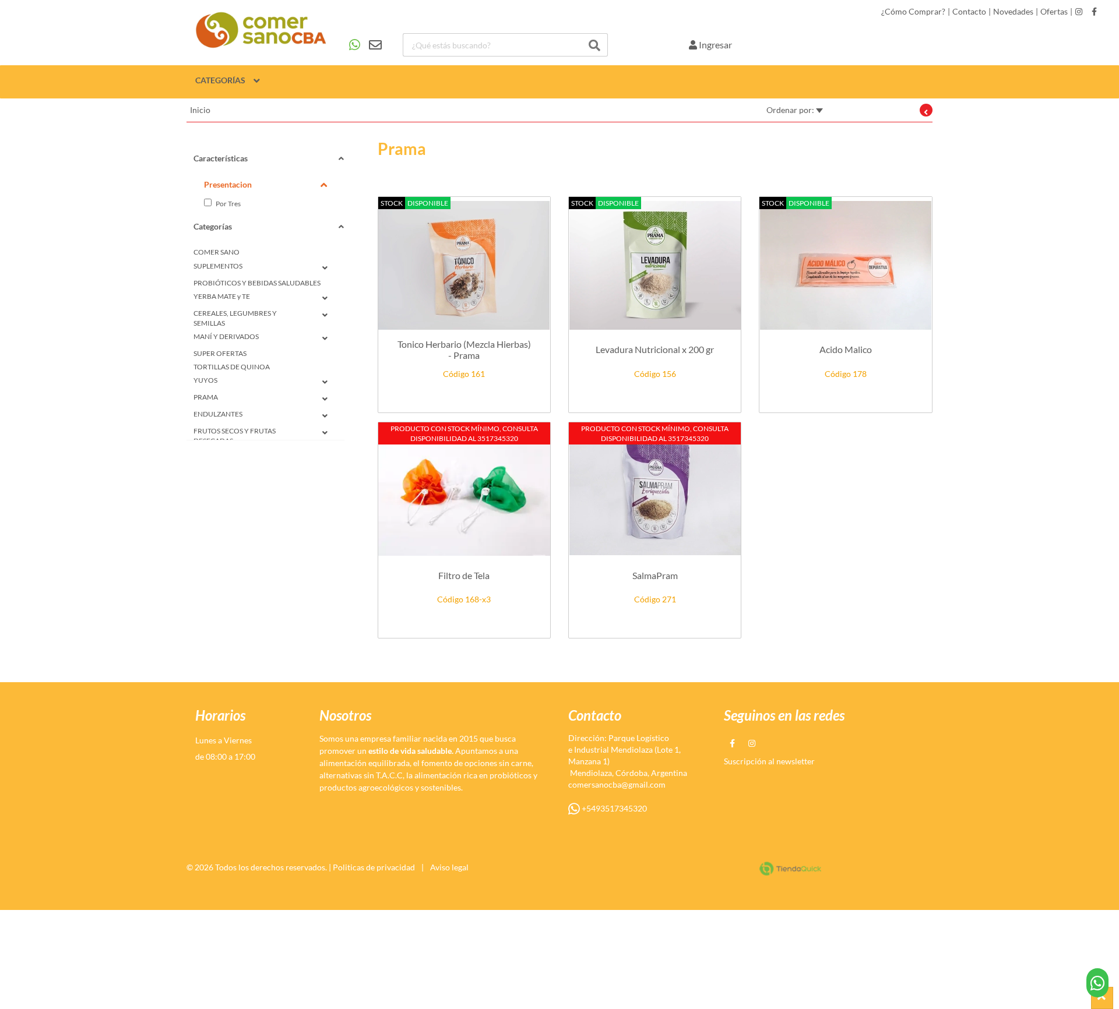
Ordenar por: (791, 110)
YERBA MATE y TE (221, 296)
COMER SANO (216, 252)
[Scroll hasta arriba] (1102, 998)
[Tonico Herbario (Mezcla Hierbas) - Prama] (464, 265)
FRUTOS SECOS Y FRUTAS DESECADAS (234, 435)
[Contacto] (365, 45)
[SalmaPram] (655, 490)
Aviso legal (449, 867)
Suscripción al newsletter (769, 761)
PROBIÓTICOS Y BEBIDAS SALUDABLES (257, 282)
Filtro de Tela (464, 575)
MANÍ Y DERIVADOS (226, 336)
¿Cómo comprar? (913, 12)
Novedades (1013, 12)
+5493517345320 (613, 808)
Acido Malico (845, 349)
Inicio (200, 110)
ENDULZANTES (217, 414)
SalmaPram (655, 575)
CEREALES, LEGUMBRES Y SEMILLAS (235, 318)
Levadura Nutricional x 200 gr (655, 349)
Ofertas (1054, 12)
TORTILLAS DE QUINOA (231, 366)
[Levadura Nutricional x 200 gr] (655, 265)
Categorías (220, 80)
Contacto (969, 12)
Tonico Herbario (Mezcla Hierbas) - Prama (464, 349)
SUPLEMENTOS (217, 266)
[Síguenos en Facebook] (1094, 12)
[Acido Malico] (845, 265)
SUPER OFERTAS (220, 353)
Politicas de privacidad (374, 867)
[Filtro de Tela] (464, 490)
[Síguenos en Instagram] (1078, 12)
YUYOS (205, 380)
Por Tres (227, 203)
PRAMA (205, 397)
